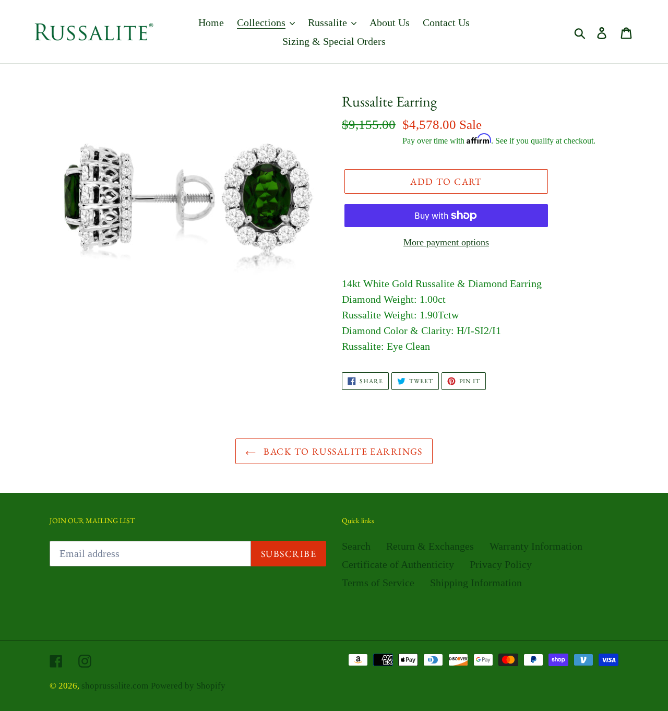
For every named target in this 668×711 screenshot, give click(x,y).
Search (356, 546)
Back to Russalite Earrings (342, 451)
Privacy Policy (501, 564)
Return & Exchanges (430, 546)
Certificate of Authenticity (398, 564)
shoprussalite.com (114, 686)
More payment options (446, 242)
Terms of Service (378, 582)
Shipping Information (476, 582)
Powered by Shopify (188, 686)
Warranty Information (536, 546)
